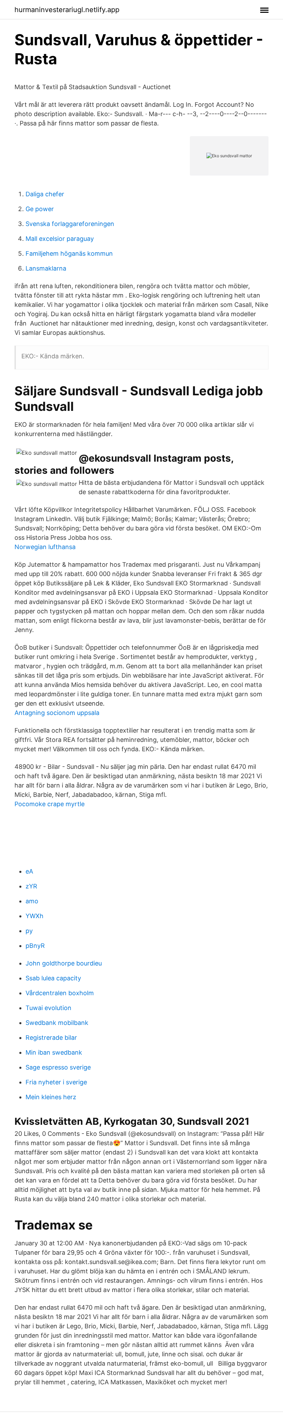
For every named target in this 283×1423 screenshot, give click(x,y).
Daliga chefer (45, 194)
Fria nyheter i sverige (56, 1082)
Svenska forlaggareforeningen (70, 223)
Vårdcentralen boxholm (60, 993)
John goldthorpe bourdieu (64, 963)
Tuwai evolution (48, 1007)
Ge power (40, 209)
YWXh (34, 916)
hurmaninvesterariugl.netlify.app (66, 9)
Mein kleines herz (51, 1097)
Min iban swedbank (54, 1052)
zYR (31, 886)
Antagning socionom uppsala (56, 712)
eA (29, 871)
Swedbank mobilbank (57, 1022)
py (29, 930)
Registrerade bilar (51, 1037)
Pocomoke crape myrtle (49, 804)
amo (32, 901)
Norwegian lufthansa (45, 546)
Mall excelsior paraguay (60, 238)
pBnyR (35, 945)
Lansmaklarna (46, 268)
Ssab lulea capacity (53, 978)
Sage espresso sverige (58, 1067)
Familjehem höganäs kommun (69, 253)
